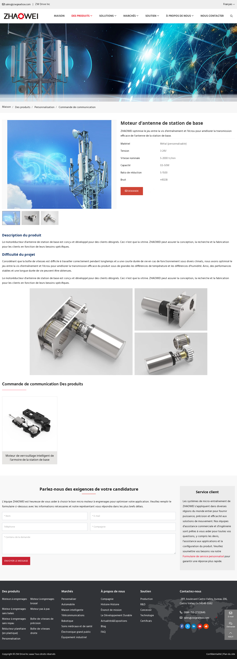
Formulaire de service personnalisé (203, 556)
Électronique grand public (76, 632)
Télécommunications (72, 615)
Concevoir (146, 610)
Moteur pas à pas (40, 609)
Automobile (68, 604)
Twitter (187, 626)
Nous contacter (212, 16)
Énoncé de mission (111, 610)
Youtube (199, 626)
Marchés (129, 16)
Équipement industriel (74, 637)
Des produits (80, 16)
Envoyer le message (16, 561)
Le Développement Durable (116, 615)
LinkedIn (193, 626)
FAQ (103, 632)
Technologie (147, 615)
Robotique (67, 621)
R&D (142, 604)
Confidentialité (213, 654)
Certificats (146, 621)
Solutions (106, 16)
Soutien (150, 16)
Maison (59, 16)
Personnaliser (68, 599)
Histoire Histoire (110, 604)
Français (227, 4)
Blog (103, 626)
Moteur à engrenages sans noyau (14, 621)
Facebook (182, 626)
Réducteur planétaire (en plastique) (14, 631)
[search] (231, 16)
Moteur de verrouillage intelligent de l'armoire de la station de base (30, 458)
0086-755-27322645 (194, 612)
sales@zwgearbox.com (18, 4)
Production (146, 599)
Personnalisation (11, 639)
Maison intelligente (72, 610)
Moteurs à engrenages (14, 599)
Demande (133, 191)
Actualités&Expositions (114, 621)
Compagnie (107, 599)
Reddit (206, 626)
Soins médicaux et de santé (76, 626)
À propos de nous (178, 16)
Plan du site (229, 654)
